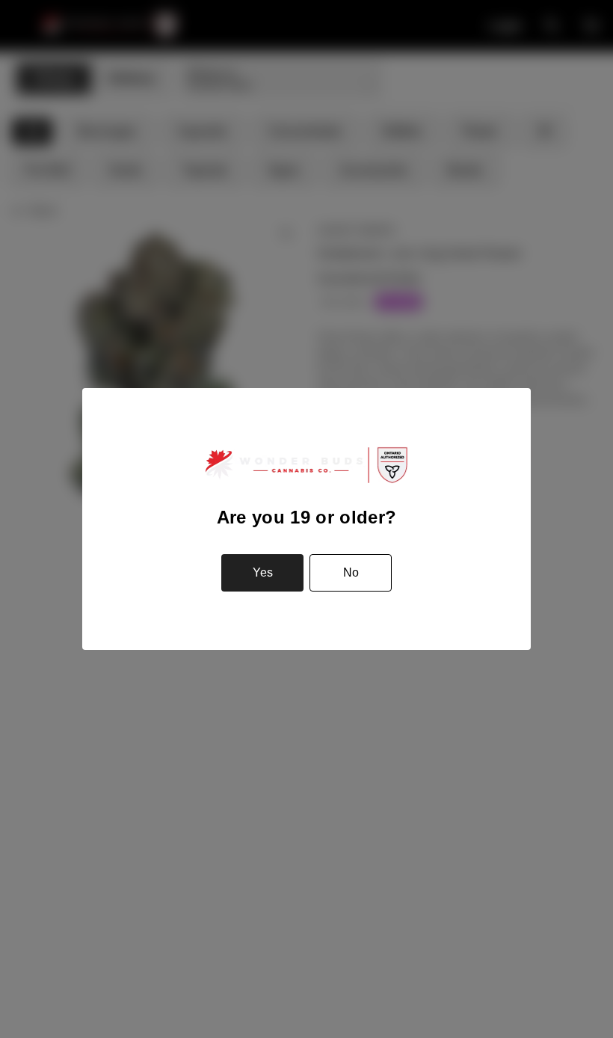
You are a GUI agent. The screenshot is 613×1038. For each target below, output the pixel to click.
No (351, 572)
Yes (263, 572)
